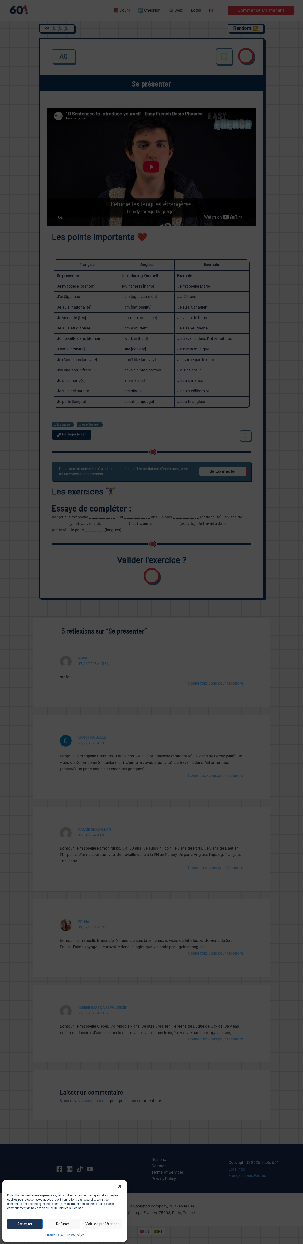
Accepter (24, 1224)
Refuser (62, 1224)
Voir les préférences (102, 1224)
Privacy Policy (54, 1234)
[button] (119, 1186)
